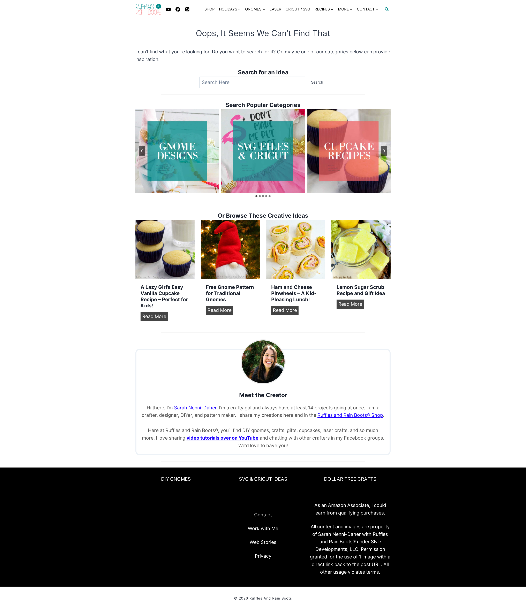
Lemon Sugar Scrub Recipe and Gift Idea (361, 290)
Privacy (263, 556)
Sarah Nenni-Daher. (196, 408)
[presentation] (165, 249)
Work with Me (263, 528)
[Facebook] (241, 501)
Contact (263, 515)
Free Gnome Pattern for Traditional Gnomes (230, 293)
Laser (275, 9)
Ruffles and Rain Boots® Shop (350, 415)
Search (317, 82)
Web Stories (263, 542)
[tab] (256, 196)
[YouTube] (274, 501)
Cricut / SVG (298, 9)
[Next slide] (384, 151)
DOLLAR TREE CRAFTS (350, 479)
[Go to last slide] (142, 151)
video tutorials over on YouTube (222, 438)
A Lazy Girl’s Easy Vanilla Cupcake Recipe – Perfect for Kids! (164, 296)
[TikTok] (285, 501)
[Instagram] (252, 501)
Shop (209, 9)
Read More (155, 317)
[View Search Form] (387, 9)
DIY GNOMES (176, 479)
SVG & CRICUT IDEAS (263, 479)
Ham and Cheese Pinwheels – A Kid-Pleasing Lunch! (293, 293)
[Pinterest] (187, 9)
